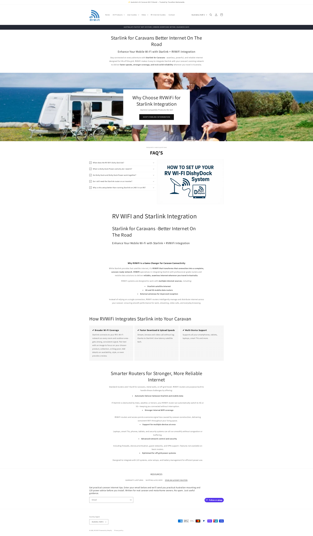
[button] (118, 14)
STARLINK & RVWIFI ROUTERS (176, 480)
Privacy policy (118, 530)
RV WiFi (96, 530)
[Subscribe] (130, 500)
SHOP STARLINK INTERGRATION (156, 117)
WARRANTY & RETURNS (134, 480)
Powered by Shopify (105, 530)
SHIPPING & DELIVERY (154, 480)
